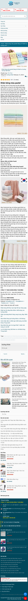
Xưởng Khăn (10, 75)
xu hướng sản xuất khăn (9, 340)
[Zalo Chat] (25, 594)
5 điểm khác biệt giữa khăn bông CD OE (11, 445)
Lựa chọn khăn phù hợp (17, 338)
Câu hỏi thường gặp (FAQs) (8, 584)
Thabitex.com (4, 303)
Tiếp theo (23, 353)
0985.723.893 (6, 517)
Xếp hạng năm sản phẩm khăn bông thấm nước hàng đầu (19, 377)
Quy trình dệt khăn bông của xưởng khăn (19, 399)
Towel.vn (12, 303)
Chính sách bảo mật (6, 589)
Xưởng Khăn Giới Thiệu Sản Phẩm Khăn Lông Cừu (19, 363)
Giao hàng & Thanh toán (7, 586)
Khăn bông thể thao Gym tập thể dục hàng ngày (13, 308)
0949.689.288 (12, 517)
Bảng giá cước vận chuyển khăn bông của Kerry (13, 436)
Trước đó (5, 353)
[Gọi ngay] (25, 598)
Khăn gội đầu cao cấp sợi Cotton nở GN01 (12, 438)
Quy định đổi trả (5, 591)
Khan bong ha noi (8, 336)
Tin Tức (10, 73)
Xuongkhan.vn (19, 301)
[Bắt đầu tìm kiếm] (25, 16)
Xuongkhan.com (10, 301)
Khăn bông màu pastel (18, 336)
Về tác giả (4, 348)
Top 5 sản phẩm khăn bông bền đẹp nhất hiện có (19, 388)
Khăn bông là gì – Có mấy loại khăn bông (12, 433)
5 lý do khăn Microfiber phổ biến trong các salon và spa (12, 572)
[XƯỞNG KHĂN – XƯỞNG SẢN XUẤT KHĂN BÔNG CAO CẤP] (14, 3)
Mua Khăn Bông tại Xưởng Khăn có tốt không (13, 318)
